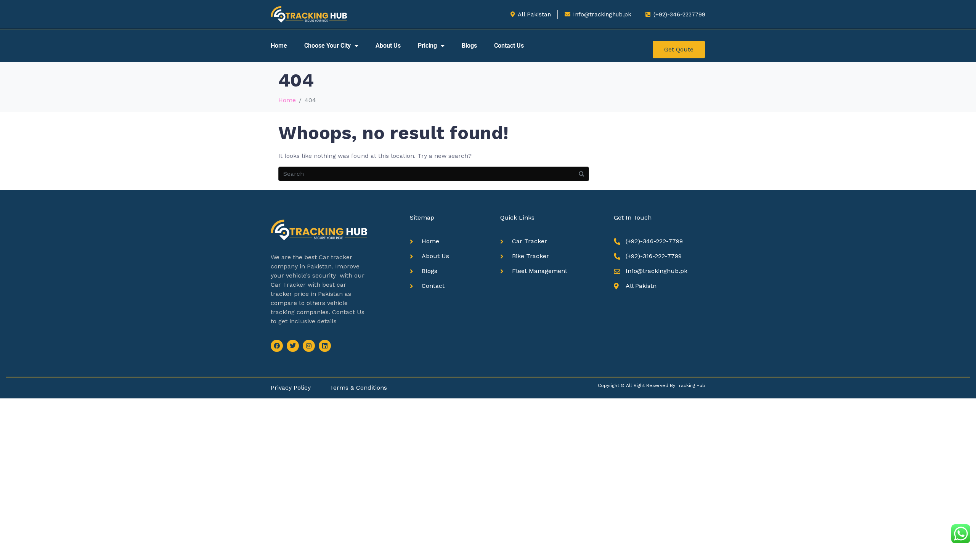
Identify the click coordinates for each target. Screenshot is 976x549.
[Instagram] (309, 346)
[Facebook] (277, 346)
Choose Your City (327, 45)
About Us (388, 45)
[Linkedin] (325, 346)
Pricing (427, 45)
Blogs (469, 45)
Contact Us (509, 45)
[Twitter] (293, 346)
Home (279, 45)
